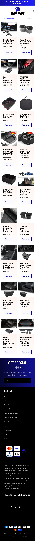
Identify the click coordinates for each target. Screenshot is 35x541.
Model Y (6, 426)
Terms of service (14, 536)
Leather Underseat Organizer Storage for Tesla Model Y (8, 341)
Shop (5, 400)
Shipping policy (23, 536)
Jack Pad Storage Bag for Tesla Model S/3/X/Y (25, 116)
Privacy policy (27, 534)
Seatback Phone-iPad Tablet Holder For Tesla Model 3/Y (25, 192)
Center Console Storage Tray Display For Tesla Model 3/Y (8, 266)
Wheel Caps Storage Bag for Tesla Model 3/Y (25, 151)
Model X (6, 422)
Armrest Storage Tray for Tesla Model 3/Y (8, 116)
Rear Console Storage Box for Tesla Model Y (25, 302)
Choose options (8, 164)
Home (5, 396)
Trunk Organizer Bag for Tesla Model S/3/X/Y (8, 191)
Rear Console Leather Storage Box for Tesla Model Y (8, 303)
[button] (2, 11)
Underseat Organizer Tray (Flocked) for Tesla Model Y (8, 229)
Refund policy (18, 534)
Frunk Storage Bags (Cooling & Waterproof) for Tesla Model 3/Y (8, 152)
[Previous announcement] (2, 3)
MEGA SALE (7, 430)
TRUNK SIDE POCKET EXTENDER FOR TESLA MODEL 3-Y (26, 79)
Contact (6, 439)
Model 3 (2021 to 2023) (11, 413)
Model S (6, 405)
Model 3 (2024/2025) (10, 417)
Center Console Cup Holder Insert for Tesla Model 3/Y (25, 42)
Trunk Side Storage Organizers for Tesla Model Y (24, 229)
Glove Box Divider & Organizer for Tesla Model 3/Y (8, 42)
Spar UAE (11, 533)
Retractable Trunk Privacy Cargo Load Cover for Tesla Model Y (26, 340)
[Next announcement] (33, 3)
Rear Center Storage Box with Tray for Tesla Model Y (25, 266)
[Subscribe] (29, 380)
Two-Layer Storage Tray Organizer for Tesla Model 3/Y (8, 79)
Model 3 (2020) (8, 409)
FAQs (5, 434)
